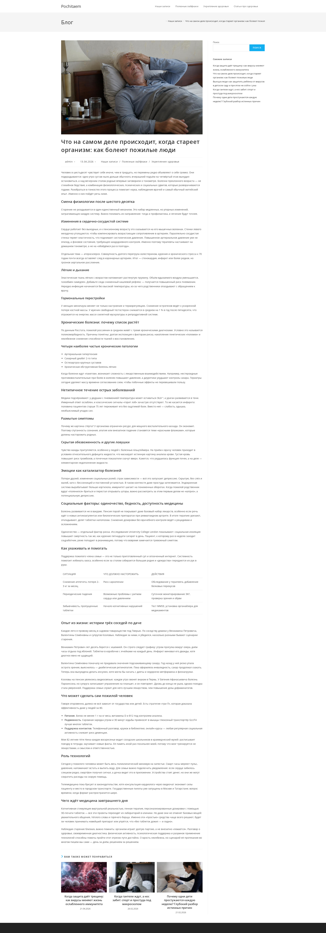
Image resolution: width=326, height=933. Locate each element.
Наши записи (109, 161)
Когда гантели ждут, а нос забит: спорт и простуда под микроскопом (132, 900)
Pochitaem (71, 6)
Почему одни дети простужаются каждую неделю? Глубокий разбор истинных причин (180, 902)
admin (69, 161)
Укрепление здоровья (165, 161)
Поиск (216, 42)
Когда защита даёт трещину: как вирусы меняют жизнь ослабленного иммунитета (84, 900)
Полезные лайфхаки (134, 161)
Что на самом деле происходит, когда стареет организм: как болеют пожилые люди (229, 21)
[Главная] (164, 21)
